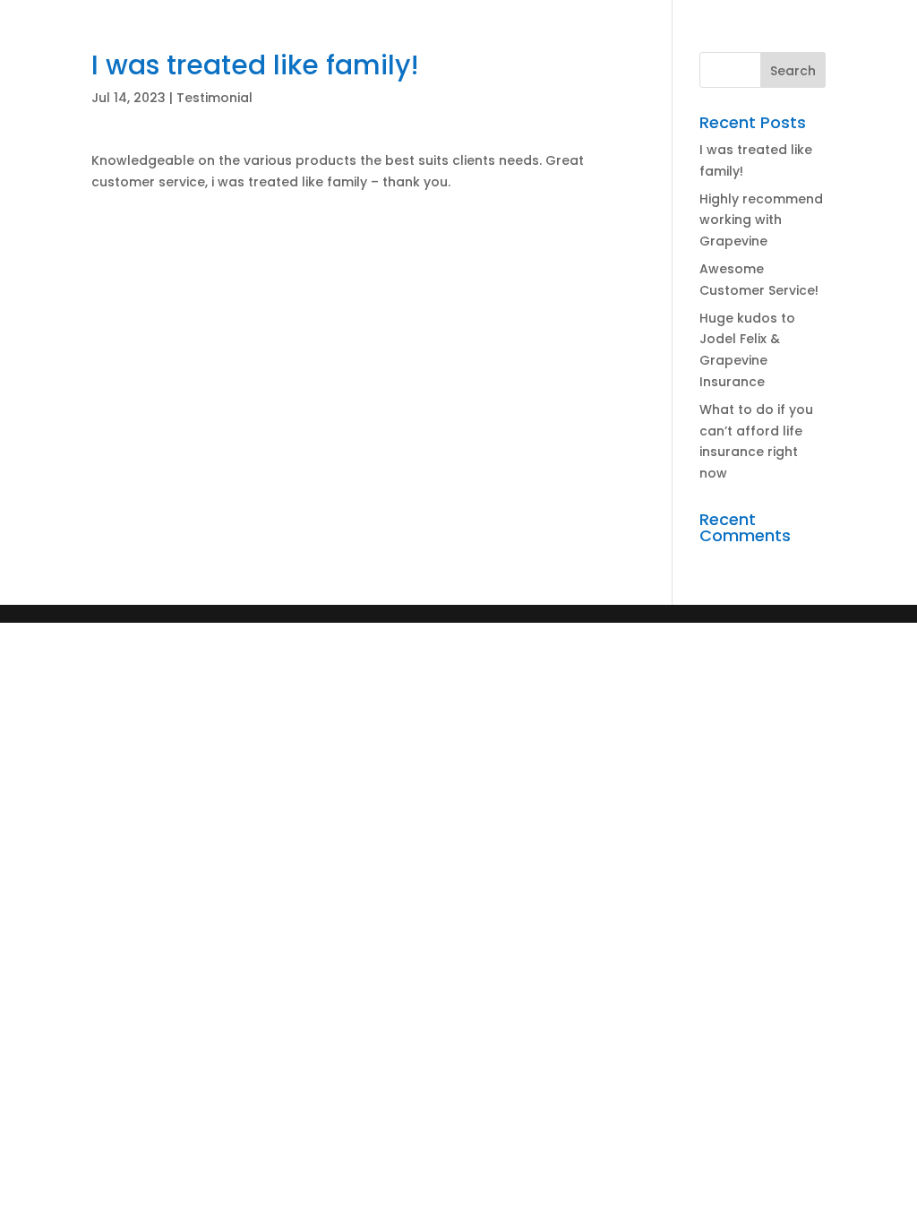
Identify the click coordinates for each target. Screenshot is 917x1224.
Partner (492, 50)
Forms (288, 50)
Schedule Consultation (122, 102)
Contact (563, 50)
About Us (60, 50)
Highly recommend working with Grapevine (761, 220)
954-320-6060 (672, 48)
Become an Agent (388, 50)
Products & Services (179, 50)
